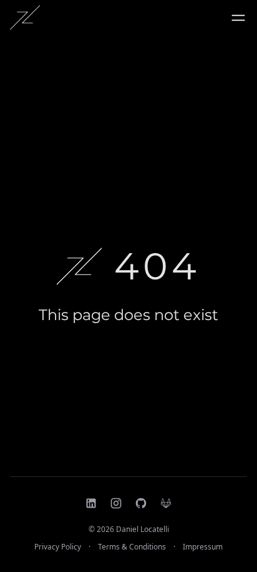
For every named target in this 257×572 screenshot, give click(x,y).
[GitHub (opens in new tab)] (141, 503)
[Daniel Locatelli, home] (25, 17)
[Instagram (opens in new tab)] (116, 503)
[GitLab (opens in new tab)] (166, 503)
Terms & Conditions (132, 547)
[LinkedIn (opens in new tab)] (91, 503)
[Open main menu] (238, 17)
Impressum (203, 547)
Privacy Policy (57, 547)
